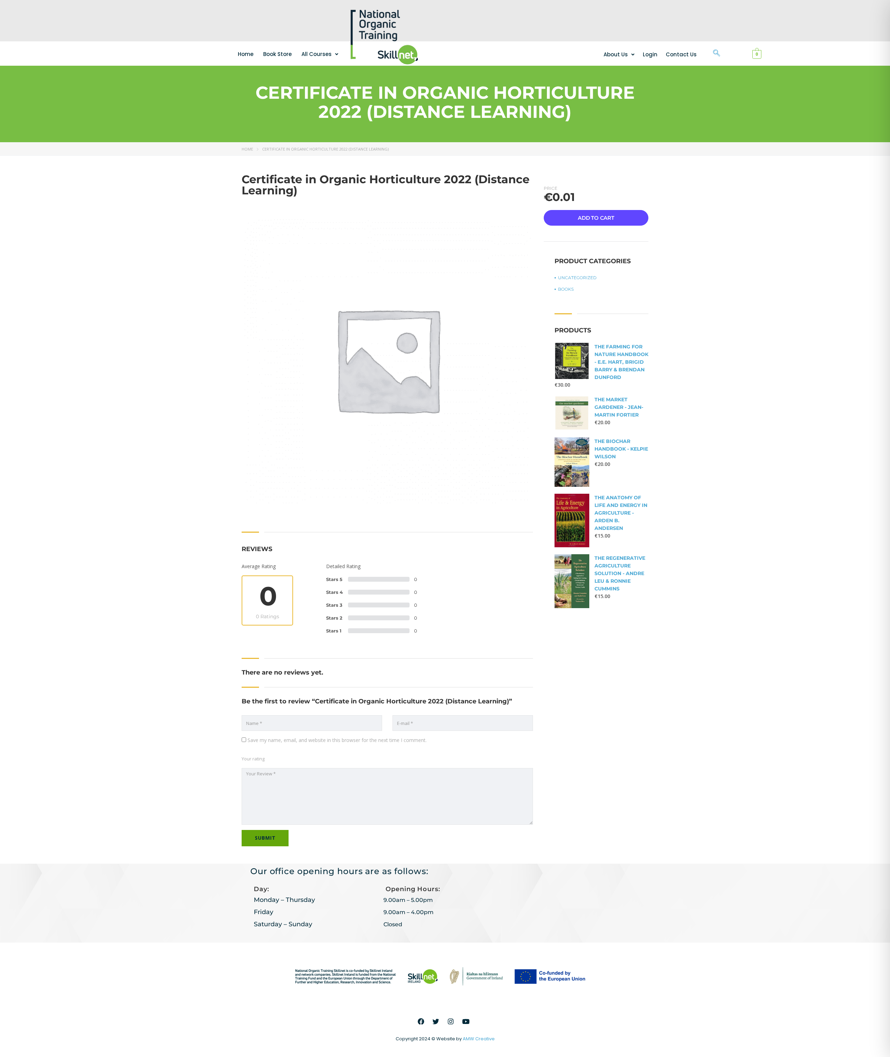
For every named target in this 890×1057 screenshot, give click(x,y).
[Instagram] (451, 1021)
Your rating (253, 759)
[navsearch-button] (716, 53)
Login (650, 54)
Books (566, 289)
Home (245, 54)
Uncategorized (577, 277)
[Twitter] (436, 1021)
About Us (616, 54)
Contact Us (681, 54)
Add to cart (596, 218)
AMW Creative (479, 1038)
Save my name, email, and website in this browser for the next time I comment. (337, 740)
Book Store (277, 54)
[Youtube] (465, 1021)
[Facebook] (421, 1021)
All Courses (316, 54)
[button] (320, 54)
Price (550, 188)
